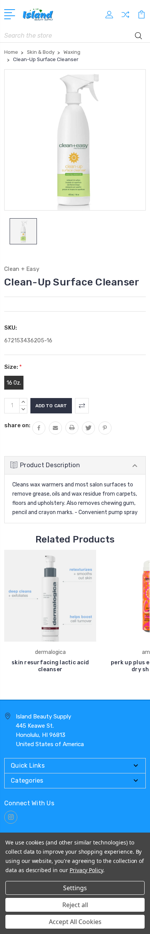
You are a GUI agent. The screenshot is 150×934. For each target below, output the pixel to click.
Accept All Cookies (75, 921)
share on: (17, 425)
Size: (13, 366)
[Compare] (125, 17)
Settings (75, 888)
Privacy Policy (86, 870)
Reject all (75, 905)
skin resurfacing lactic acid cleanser (50, 666)
